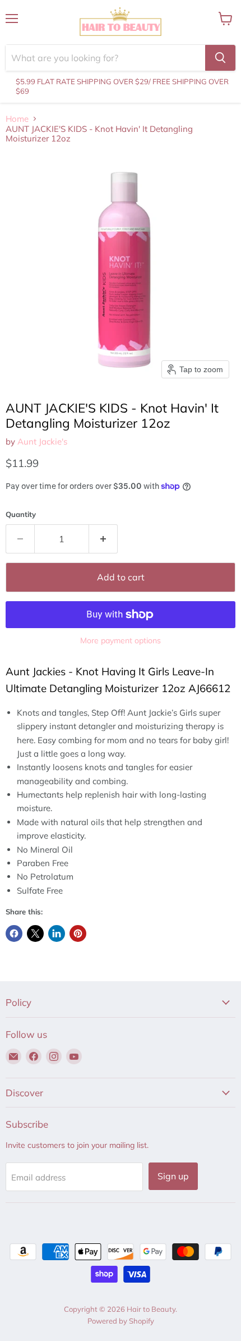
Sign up (173, 1176)
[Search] (220, 58)
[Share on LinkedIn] (56, 933)
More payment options (120, 640)
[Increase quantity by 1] (103, 538)
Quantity (21, 514)
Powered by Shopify (120, 1320)
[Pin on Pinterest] (77, 933)
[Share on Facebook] (14, 933)
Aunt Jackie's (42, 441)
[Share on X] (35, 933)
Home (17, 118)
